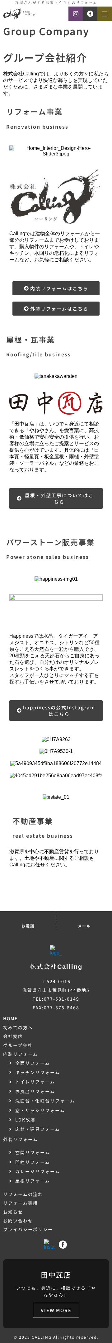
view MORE (56, 1310)
